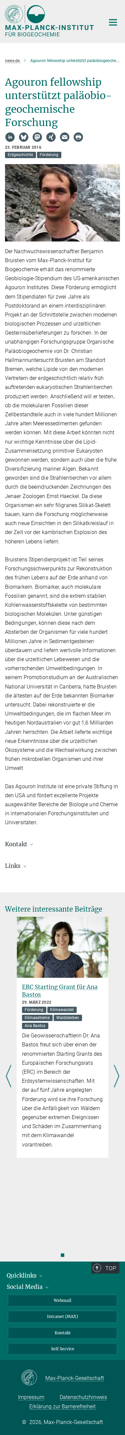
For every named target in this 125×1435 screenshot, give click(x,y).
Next (116, 1077)
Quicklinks (22, 1275)
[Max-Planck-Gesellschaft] (33, 1378)
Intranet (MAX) (62, 1316)
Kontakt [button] (17, 844)
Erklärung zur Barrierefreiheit (62, 1406)
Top (110, 1268)
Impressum (31, 1397)
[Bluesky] (24, 137)
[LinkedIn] (10, 137)
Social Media (25, 1287)
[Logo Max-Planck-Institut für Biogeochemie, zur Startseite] (50, 20)
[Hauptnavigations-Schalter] (113, 22)
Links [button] (13, 866)
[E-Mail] (65, 137)
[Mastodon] (37, 137)
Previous (8, 1077)
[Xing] (51, 137)
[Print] (78, 137)
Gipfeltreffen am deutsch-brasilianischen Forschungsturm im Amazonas (60, 994)
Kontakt (63, 1332)
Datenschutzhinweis (83, 1397)
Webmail (62, 1300)
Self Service (62, 1348)
